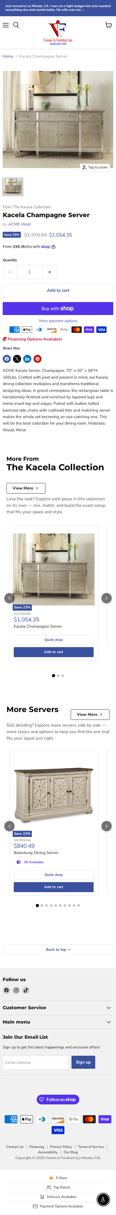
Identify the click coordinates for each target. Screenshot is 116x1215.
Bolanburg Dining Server (36, 852)
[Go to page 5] (55, 905)
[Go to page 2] (58, 675)
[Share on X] (17, 359)
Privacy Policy (61, 1146)
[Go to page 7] (65, 905)
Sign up (83, 1062)
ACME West (19, 224)
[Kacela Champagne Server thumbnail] (13, 187)
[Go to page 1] (53, 675)
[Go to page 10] (78, 905)
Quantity (10, 260)
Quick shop (54, 639)
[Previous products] (9, 598)
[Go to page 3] (63, 675)
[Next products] (106, 598)
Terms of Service (91, 1146)
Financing (36, 1146)
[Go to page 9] (74, 905)
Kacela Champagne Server (38, 626)
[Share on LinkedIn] (27, 359)
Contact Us (14, 1146)
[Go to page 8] (69, 905)
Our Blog (71, 1152)
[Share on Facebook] (7, 359)
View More (23, 488)
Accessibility (48, 1152)
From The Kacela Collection (27, 207)
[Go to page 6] (60, 905)
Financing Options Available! (34, 339)
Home (8, 56)
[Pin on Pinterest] (37, 359)
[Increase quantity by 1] (50, 272)
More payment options (58, 321)
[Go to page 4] (51, 905)
